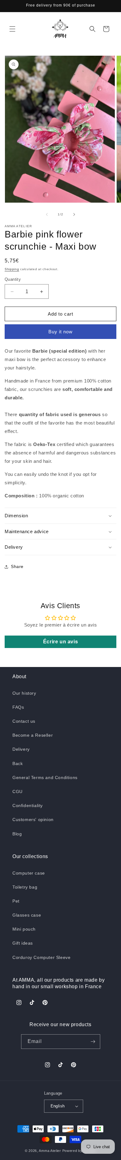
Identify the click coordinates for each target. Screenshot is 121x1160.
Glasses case (26, 915)
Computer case (28, 873)
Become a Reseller (32, 735)
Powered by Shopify (79, 1151)
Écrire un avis (60, 641)
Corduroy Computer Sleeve (41, 957)
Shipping (12, 269)
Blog (17, 833)
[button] (12, 29)
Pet (16, 901)
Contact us (23, 721)
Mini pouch (24, 929)
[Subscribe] (93, 1041)
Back (17, 763)
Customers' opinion (33, 819)
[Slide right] (74, 214)
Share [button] (17, 566)
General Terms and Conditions (45, 777)
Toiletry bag (24, 887)
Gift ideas (22, 943)
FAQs (18, 707)
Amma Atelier (50, 1151)
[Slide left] (47, 214)
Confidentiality (27, 805)
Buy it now (60, 331)
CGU (17, 791)
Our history (24, 693)
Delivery (21, 749)
